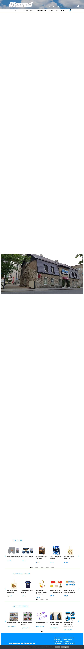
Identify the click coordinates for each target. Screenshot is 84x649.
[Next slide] (83, 274)
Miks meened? (41, 10)
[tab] (30, 567)
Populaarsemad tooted (21, 574)
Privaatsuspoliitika (64, 647)
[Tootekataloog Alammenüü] (34, 10)
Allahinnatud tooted (20, 606)
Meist (57, 10)
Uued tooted (17, 540)
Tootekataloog (27, 10)
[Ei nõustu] (82, 647)
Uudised (51, 10)
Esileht (17, 10)
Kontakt (64, 10)
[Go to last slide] (1, 274)
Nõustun (57, 647)
